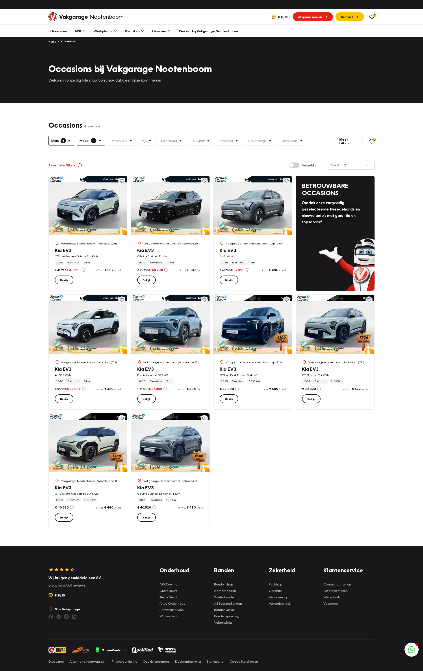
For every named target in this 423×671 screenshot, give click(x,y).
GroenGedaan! (114, 650)
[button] (411, 650)
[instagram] (66, 616)
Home (52, 41)
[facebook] (50, 616)
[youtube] (58, 616)
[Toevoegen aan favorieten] (121, 181)
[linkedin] (74, 616)
